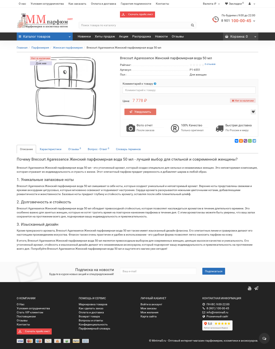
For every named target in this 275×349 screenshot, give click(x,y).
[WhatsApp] (250, 141)
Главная (22, 47)
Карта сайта (149, 316)
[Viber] (245, 141)
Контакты (162, 3)
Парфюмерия (40, 47)
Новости (161, 36)
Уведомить (142, 112)
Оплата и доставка (103, 3)
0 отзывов (210, 64)
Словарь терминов (128, 149)
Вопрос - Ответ (98, 149)
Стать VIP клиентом (30, 312)
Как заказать (77, 3)
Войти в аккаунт (151, 304)
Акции (123, 36)
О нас (22, 3)
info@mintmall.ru (217, 312)
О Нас (20, 304)
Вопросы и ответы (91, 320)
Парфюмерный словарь (94, 328)
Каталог (36, 36)
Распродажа (141, 36)
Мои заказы (149, 308)
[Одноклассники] (241, 141)
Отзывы (178, 36)
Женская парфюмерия (68, 47)
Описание (26, 149)
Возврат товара (89, 316)
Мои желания (149, 312)
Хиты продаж (105, 36)
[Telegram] (254, 141)
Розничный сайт (217, 316)
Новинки (84, 36)
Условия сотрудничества (47, 3)
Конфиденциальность (93, 324)
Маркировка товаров (93, 304)
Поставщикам (26, 316)
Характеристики (50, 149)
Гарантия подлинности (136, 3)
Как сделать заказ (91, 308)
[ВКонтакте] (236, 141)
